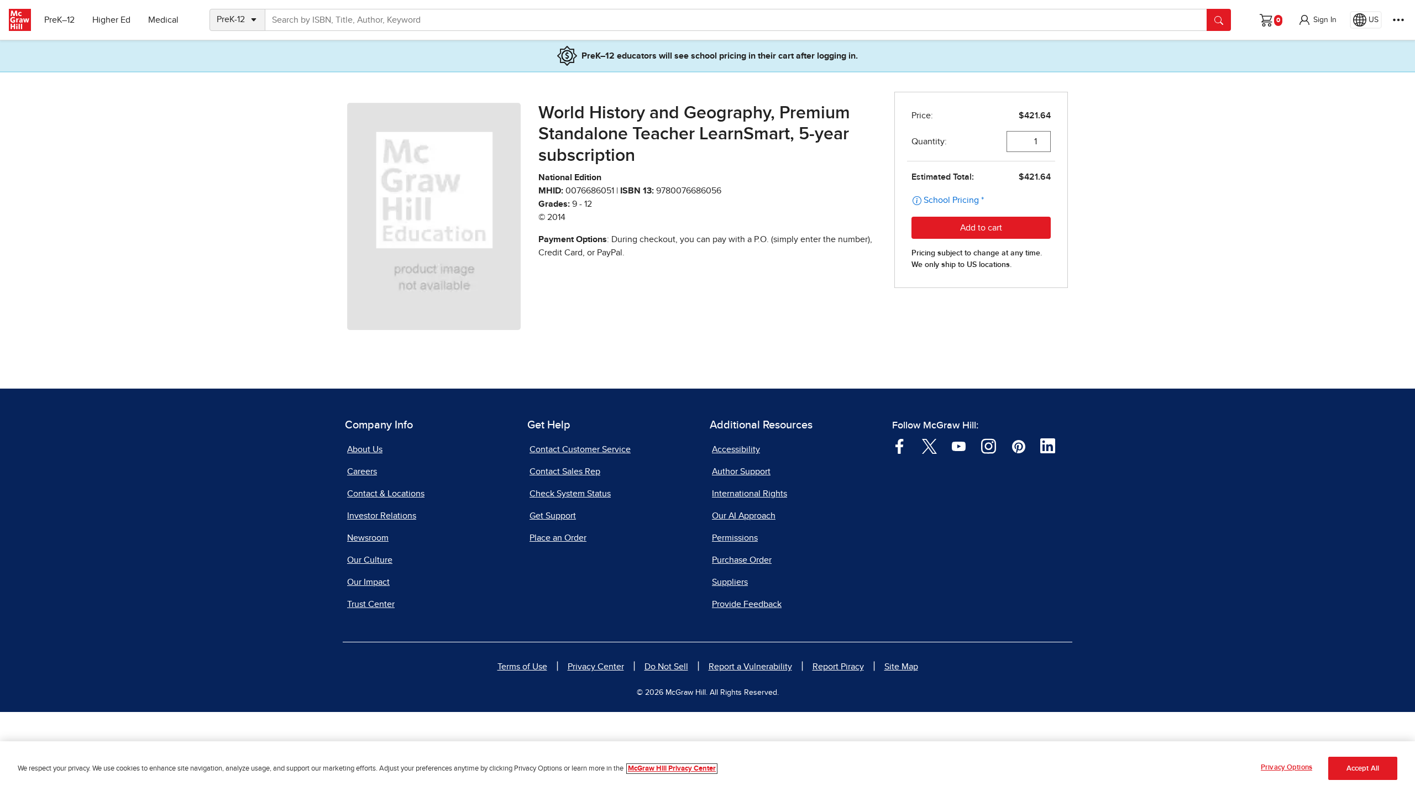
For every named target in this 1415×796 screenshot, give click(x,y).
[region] (707, 768)
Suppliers (730, 582)
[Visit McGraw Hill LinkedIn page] (1047, 445)
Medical (163, 19)
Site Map (901, 666)
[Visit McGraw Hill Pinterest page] (1018, 445)
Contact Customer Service (580, 449)
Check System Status (570, 493)
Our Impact (368, 582)
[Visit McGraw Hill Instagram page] (988, 445)
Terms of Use (522, 666)
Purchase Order (742, 560)
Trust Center (371, 604)
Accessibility (736, 449)
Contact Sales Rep (565, 471)
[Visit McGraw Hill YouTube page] (958, 445)
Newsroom (368, 537)
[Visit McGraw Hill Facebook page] (899, 445)
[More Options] (1398, 20)
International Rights (749, 493)
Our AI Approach (743, 515)
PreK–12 (59, 19)
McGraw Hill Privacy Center (672, 768)
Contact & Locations (385, 493)
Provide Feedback (747, 604)
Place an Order (558, 537)
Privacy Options (1286, 767)
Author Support (741, 471)
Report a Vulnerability (750, 666)
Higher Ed (111, 19)
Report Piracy (838, 666)
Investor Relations (381, 515)
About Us (364, 449)
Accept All (1362, 768)
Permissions (735, 537)
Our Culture (369, 560)
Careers (362, 471)
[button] (1317, 20)
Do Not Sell (666, 666)
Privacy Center (596, 666)
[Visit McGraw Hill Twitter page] (929, 445)
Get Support (553, 515)
